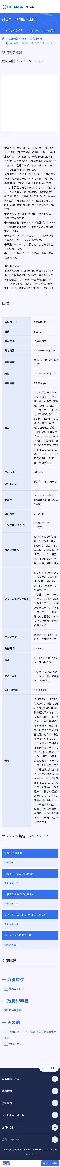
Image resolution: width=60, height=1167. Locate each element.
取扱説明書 (15, 1010)
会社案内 (7, 1103)
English (32, 7)
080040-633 (11, 903)
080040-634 (11, 924)
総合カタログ (16, 988)
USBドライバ (16, 1043)
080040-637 (11, 944)
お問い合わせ (9, 1127)
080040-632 (11, 883)
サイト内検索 (51, 1163)
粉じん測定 (12, 43)
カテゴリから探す (13, 30)
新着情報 (7, 1091)
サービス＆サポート (13, 1115)
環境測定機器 (36, 38)
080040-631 (11, 862)
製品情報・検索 (17, 38)
